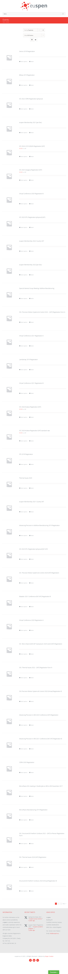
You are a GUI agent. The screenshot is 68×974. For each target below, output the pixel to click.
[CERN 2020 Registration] (9, 768)
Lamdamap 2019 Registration (28, 359)
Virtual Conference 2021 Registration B (31, 383)
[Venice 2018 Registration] (9, 57)
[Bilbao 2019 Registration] (9, 81)
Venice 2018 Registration (27, 51)
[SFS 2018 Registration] (9, 460)
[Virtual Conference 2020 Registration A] (9, 626)
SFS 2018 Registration (26, 454)
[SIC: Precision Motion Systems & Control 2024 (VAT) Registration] (9, 579)
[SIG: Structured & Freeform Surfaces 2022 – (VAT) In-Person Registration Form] (9, 839)
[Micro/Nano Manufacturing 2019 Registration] (9, 816)
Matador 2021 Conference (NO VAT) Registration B (35, 596)
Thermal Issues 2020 (25, 478)
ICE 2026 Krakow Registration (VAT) (30, 407)
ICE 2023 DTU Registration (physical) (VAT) (32, 217)
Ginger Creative (49, 956)
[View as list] (35, 39)
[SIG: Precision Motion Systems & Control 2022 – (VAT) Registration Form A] (9, 318)
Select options (23, 61)
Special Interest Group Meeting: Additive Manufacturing (36, 288)
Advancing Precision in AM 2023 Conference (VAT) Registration (38, 715)
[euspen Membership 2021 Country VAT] (9, 508)
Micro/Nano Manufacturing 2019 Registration (33, 810)
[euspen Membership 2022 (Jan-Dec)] (9, 271)
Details (32, 61)
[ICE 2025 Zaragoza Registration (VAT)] (9, 176)
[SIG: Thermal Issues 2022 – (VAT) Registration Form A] (9, 673)
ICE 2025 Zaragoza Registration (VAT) (30, 170)
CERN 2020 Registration (26, 762)
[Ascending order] (43, 30)
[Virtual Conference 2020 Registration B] (9, 200)
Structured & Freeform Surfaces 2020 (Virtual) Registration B (38, 881)
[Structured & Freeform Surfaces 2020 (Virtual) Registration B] (9, 887)
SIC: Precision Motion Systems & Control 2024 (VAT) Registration (39, 573)
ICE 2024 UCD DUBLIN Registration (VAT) (32, 146)
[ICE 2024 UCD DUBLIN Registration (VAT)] (9, 152)
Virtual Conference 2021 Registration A (31, 336)
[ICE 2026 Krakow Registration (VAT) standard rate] (9, 437)
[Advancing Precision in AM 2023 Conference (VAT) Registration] (9, 721)
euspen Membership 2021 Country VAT (31, 502)
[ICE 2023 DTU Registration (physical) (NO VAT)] (9, 555)
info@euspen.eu (54, 933)
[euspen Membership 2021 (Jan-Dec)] (9, 128)
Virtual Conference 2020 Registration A (31, 620)
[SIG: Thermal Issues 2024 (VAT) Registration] (9, 863)
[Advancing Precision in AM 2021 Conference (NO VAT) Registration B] (9, 745)
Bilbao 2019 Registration (27, 75)
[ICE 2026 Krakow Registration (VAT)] (9, 413)
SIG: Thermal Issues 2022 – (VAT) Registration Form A (35, 668)
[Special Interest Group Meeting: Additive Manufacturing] (9, 294)
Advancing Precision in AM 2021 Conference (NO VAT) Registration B (40, 739)
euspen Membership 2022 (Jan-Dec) (30, 265)
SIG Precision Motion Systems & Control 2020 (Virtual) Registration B (40, 691)
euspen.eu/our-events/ (35, 919)
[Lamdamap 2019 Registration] (9, 365)
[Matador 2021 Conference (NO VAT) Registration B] (9, 602)
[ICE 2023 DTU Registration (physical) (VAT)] (9, 223)
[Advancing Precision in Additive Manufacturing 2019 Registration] (9, 531)
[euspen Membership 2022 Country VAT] (9, 247)
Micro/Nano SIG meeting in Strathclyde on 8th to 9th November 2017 (41, 786)
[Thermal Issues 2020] (9, 484)
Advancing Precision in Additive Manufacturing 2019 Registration (39, 525)
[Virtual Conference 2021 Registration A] (9, 342)
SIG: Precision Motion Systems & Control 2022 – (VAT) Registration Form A (42, 312)
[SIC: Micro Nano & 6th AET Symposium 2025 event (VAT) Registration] (9, 650)
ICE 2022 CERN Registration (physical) (31, 99)
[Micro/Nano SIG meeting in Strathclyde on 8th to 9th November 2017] (9, 792)
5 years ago (32, 920)
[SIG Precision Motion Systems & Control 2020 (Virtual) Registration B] (9, 697)
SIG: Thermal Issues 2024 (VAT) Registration (32, 857)
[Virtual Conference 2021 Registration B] (9, 389)
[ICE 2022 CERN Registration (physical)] (9, 105)
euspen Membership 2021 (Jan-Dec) (30, 122)
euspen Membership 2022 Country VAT (31, 241)
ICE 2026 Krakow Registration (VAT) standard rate (34, 431)
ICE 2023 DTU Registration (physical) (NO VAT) (33, 549)
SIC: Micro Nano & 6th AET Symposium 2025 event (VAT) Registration (40, 644)
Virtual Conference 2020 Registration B (31, 194)
